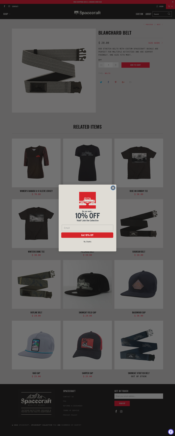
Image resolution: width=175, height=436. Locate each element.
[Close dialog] (113, 188)
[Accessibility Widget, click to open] (171, 432)
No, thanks (87, 241)
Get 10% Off (87, 235)
